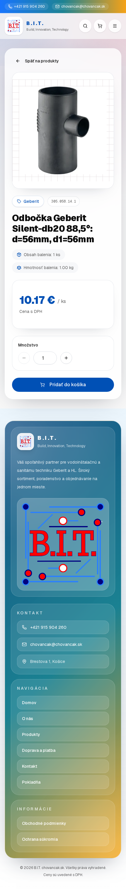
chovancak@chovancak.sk (83, 6)
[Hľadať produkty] (85, 25)
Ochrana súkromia (40, 839)
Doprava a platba (38, 750)
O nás (27, 718)
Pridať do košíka (68, 385)
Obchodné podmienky (44, 823)
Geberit (31, 201)
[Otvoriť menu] (114, 25)
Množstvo (28, 345)
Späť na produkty (42, 61)
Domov (29, 702)
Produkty (31, 734)
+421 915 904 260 (29, 6)
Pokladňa (31, 782)
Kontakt (29, 766)
